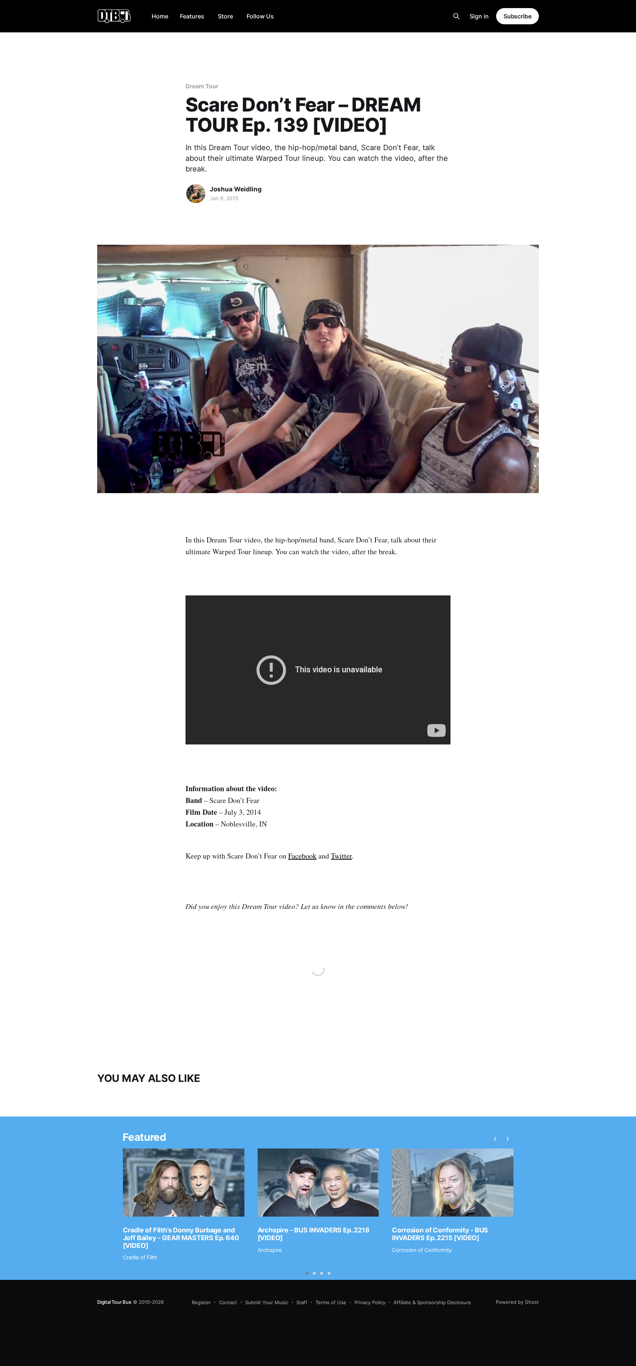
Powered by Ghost (517, 1302)
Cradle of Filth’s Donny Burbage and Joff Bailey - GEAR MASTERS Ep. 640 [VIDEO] (181, 1237)
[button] (307, 1273)
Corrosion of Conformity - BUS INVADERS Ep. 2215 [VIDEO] (440, 1234)
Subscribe (517, 16)
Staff (301, 1302)
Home (160, 16)
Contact (228, 1302)
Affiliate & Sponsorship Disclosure (432, 1302)
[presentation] (495, 1138)
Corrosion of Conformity (422, 1250)
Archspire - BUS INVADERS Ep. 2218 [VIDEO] (314, 1234)
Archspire (270, 1250)
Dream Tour (202, 86)
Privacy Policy (369, 1302)
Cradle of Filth (140, 1257)
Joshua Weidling (236, 189)
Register (201, 1302)
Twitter (341, 856)
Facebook (302, 856)
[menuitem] (160, 16)
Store (225, 16)
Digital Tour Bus (114, 1302)
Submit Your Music (266, 1302)
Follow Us (260, 16)
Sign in (479, 16)
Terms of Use (330, 1302)
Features (192, 16)
